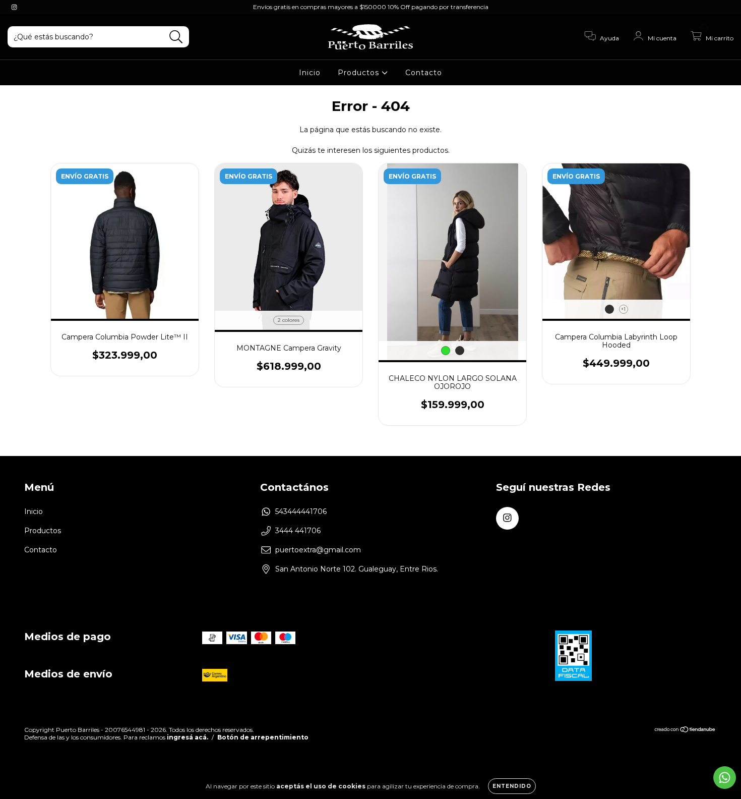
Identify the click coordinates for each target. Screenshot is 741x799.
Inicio (310, 72)
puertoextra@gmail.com (318, 549)
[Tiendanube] (685, 730)
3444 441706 (298, 530)
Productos (360, 72)
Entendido (511, 786)
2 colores (288, 320)
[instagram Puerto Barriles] (14, 7)
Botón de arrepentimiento (262, 737)
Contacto (423, 72)
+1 (623, 309)
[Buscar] (176, 37)
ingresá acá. (187, 737)
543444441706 (301, 511)
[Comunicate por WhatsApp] (724, 777)
